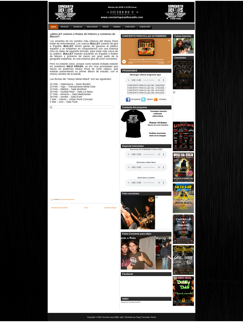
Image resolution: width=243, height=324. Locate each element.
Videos (105, 26)
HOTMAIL (162, 99)
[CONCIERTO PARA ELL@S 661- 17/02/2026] (146, 88)
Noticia (72, 199)
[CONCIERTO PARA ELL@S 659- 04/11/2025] (146, 93)
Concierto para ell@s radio (112, 317)
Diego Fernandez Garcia (146, 317)
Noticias (65, 26)
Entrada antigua (110, 207)
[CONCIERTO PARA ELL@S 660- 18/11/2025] (146, 90)
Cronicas (77, 26)
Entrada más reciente (59, 207)
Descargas (92, 26)
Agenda (117, 26)
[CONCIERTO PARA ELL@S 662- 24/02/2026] (146, 86)
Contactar (145, 26)
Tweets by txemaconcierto (130, 302)
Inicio (53, 26)
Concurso (130, 26)
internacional (65, 199)
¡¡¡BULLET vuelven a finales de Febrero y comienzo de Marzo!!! (82, 35)
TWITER (150, 99)
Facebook (136, 99)
